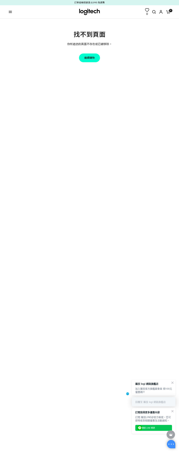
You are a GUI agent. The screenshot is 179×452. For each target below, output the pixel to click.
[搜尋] (154, 12)
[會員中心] (160, 12)
